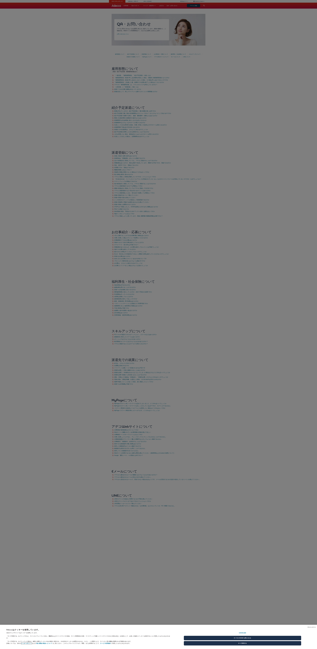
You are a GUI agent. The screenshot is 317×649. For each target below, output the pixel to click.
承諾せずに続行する (312, 627)
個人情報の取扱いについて (44, 643)
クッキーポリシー (26, 643)
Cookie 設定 (242, 632)
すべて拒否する (242, 643)
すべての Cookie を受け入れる (242, 638)
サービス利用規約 (105, 643)
